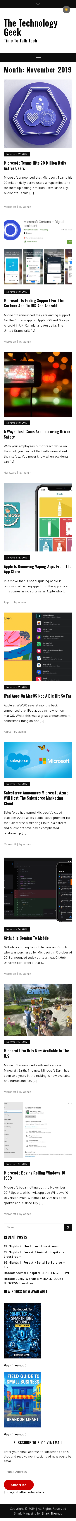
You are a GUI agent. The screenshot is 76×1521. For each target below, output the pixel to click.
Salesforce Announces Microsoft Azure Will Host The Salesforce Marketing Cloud (36, 798)
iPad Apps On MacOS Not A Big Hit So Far (38, 696)
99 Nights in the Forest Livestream (31, 1246)
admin (27, 206)
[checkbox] (66, 9)
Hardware (10, 472)
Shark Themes (52, 1513)
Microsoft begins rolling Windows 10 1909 (34, 1175)
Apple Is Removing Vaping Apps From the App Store (38, 569)
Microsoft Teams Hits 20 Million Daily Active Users (35, 165)
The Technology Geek (31, 27)
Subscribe (18, 1485)
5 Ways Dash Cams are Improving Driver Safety (37, 434)
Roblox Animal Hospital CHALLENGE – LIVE (37, 1273)
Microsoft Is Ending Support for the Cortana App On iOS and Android (34, 303)
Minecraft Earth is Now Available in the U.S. (36, 1053)
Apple (7, 602)
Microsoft (10, 206)
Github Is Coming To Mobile (26, 938)
